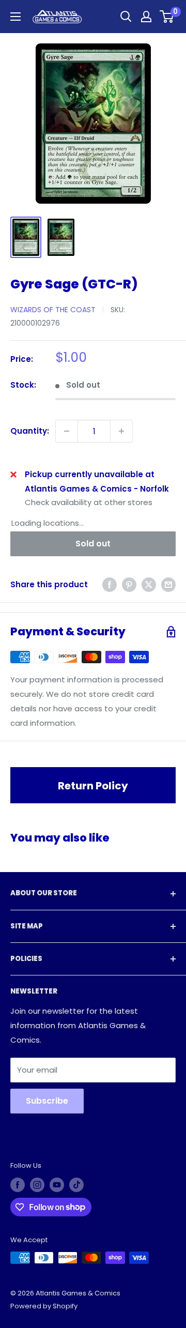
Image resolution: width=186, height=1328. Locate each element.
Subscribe (47, 1101)
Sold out (93, 543)
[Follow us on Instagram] (37, 1185)
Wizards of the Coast (53, 309)
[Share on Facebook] (109, 584)
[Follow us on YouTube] (57, 1185)
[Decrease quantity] (67, 431)
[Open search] (126, 16)
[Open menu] (15, 16)
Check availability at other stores (88, 502)
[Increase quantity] (121, 431)
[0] (167, 16)
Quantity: (29, 430)
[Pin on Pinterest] (129, 584)
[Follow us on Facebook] (17, 1185)
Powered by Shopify (44, 1306)
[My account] (146, 16)
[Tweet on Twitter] (149, 584)
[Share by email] (168, 584)
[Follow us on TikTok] (76, 1185)
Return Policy (93, 786)
